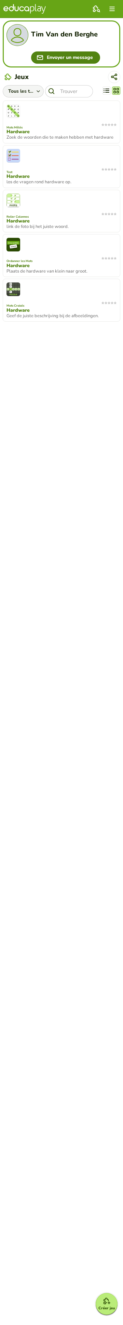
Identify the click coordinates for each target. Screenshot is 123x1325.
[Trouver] (51, 91)
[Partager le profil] (114, 77)
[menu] (112, 8)
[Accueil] (24, 9)
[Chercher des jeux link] (96, 8)
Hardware (18, 131)
